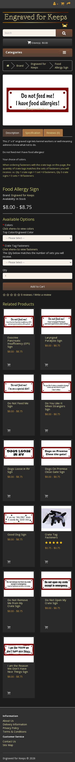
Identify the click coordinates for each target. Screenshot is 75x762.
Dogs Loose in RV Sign (18, 470)
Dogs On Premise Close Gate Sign (56, 470)
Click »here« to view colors (18, 228)
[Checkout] (68, 4)
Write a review (42, 294)
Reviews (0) (53, 133)
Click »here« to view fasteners (20, 249)
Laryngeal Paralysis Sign (53, 339)
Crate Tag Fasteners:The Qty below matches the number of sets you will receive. (33, 251)
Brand (19, 65)
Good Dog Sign (16, 534)
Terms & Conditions (14, 731)
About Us (8, 720)
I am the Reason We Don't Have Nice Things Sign (17, 668)
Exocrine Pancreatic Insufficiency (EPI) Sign (18, 342)
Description (12, 133)
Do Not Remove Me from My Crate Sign (17, 603)
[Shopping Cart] (62, 4)
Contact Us (9, 741)
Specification (32, 133)
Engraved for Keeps (22, 195)
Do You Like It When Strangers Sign (55, 406)
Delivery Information (15, 724)
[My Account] (55, 4)
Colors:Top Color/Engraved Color (18, 228)
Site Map (8, 745)
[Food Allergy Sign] (37, 100)
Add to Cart (37, 286)
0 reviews (26, 294)
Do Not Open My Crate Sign (55, 601)
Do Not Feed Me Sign (17, 404)
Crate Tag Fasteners (51, 536)
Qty (5, 270)
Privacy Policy (11, 728)
